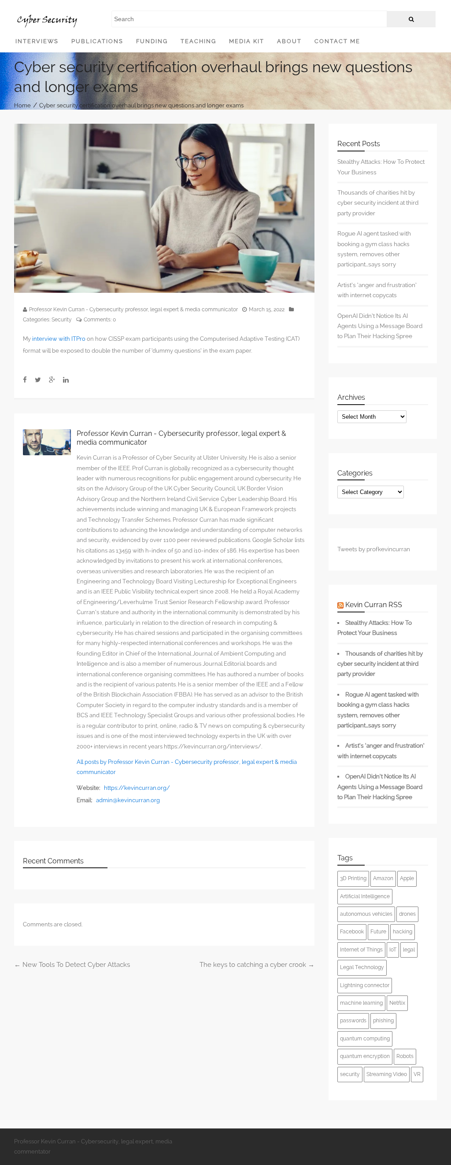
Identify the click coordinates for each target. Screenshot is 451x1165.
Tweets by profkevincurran (373, 549)
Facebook (352, 932)
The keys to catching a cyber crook (257, 965)
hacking (402, 932)
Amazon (383, 878)
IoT (392, 950)
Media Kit (246, 41)
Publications (97, 41)
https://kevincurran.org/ (137, 788)
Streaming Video (386, 1074)
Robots (405, 1056)
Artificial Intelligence (365, 896)
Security (62, 320)
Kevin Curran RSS (373, 605)
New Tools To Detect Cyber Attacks (72, 965)
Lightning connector (364, 985)
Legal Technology (362, 967)
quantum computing (365, 1039)
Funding (152, 41)
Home (22, 105)
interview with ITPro (58, 338)
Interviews (37, 41)
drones (407, 914)
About (289, 41)
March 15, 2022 (267, 309)
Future (378, 932)
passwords (353, 1021)
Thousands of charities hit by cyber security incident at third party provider (377, 203)
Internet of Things (361, 950)
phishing (383, 1021)
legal (409, 950)
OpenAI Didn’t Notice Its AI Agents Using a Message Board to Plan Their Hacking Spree (379, 326)
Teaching (198, 41)
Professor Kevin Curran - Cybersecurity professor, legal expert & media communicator (133, 309)
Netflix (397, 1003)
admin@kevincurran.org (128, 800)
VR (417, 1074)
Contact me (337, 41)
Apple (407, 878)
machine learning (361, 1003)
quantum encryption (365, 1056)
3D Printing (353, 878)
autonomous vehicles (366, 914)
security (350, 1074)
